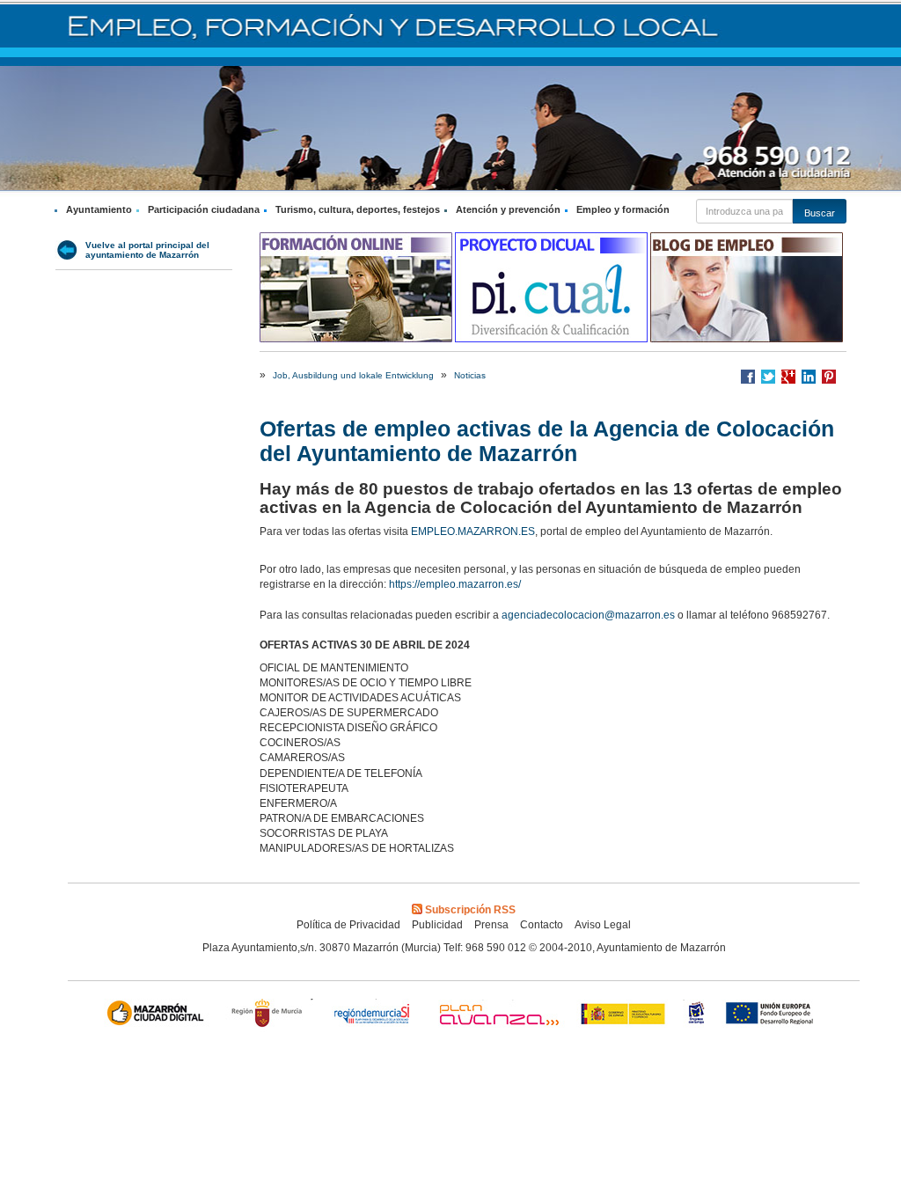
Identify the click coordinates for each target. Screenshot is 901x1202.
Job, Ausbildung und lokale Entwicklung (353, 375)
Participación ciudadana (204, 209)
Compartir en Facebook (748, 377)
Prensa (491, 925)
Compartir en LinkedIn (809, 377)
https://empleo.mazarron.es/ (456, 584)
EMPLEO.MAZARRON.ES (473, 531)
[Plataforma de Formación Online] (357, 287)
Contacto (541, 925)
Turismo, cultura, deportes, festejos (357, 209)
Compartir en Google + (788, 377)
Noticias (470, 375)
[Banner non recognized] (696, 1015)
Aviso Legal (603, 925)
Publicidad (437, 925)
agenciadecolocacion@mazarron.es (588, 615)
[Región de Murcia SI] (372, 1015)
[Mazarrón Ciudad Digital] (159, 1015)
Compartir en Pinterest (829, 377)
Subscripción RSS (470, 910)
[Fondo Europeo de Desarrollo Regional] (773, 1015)
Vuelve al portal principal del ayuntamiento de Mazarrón (147, 250)
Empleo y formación (623, 209)
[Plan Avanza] (498, 1015)
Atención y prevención (508, 209)
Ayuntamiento (99, 209)
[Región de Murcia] (269, 1015)
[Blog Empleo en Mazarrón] (748, 287)
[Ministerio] (623, 1015)
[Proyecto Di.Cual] (552, 287)
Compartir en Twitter (768, 377)
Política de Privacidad (348, 925)
